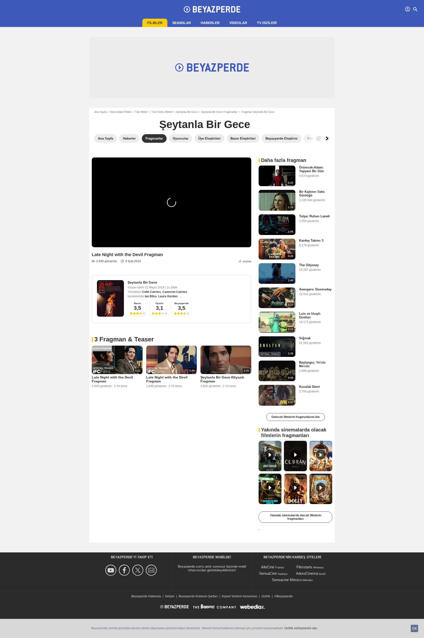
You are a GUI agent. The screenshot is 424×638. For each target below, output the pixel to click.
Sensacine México (287, 580)
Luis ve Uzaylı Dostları (309, 315)
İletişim (169, 596)
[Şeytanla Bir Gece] (110, 298)
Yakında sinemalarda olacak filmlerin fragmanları (295, 517)
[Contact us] (152, 570)
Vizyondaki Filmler (121, 111)
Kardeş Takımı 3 (311, 240)
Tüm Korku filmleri (162, 111)
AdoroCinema (307, 573)
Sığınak (305, 338)
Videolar (238, 23)
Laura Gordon (167, 296)
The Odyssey (309, 265)
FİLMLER (154, 23)
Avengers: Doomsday (315, 289)
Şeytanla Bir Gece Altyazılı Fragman (222, 379)
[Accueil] (212, 9)
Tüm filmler (141, 111)
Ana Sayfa (100, 111)
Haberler (210, 23)
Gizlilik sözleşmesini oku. (301, 628)
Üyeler (159, 303)
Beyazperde (181, 303)
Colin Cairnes (151, 292)
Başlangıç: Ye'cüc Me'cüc (312, 364)
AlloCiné (267, 567)
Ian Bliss (151, 296)
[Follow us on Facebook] (125, 570)
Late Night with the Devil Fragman (112, 379)
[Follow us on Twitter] (138, 570)
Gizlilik (265, 596)
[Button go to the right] (327, 139)
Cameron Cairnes (174, 292)
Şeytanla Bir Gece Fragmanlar (219, 111)
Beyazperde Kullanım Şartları (198, 596)
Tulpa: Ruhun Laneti (314, 216)
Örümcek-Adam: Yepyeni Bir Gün (311, 169)
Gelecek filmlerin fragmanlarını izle (295, 417)
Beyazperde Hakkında (146, 596)
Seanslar (181, 23)
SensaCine (268, 573)
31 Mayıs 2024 (155, 287)
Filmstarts (304, 567)
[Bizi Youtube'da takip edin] (111, 570)
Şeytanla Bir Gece (187, 111)
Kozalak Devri (309, 387)
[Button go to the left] (318, 139)
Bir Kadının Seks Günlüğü (312, 193)
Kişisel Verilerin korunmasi (239, 596)
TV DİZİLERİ (267, 23)
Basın (137, 303)
